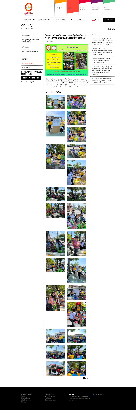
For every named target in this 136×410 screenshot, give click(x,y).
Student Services (26, 398)
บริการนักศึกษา (83, 9)
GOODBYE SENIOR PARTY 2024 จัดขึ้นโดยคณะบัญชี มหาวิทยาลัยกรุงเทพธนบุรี (101, 60)
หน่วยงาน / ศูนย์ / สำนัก (60, 20)
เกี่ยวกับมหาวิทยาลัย (29, 20)
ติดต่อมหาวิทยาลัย (108, 9)
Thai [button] (96, 20)
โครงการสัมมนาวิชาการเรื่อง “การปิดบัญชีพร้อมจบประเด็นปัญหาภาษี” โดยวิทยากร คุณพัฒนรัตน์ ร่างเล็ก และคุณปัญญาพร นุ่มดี (102, 51)
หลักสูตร (59, 8)
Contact (23, 402)
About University (50, 394)
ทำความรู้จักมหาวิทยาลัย (96, 9)
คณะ (69, 8)
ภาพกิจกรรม (26, 67)
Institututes (48, 398)
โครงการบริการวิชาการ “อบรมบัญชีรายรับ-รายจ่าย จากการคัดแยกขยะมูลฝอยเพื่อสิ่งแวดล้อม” (101, 80)
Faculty (23, 396)
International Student (78, 20)
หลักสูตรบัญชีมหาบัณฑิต (30, 51)
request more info (31, 78)
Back (86, 378)
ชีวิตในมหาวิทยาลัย (44, 20)
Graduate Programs (26, 394)
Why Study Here (26, 400)
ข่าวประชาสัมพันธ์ (28, 63)
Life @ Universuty (50, 396)
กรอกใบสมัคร (109, 20)
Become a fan (100, 394)
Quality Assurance (50, 400)
